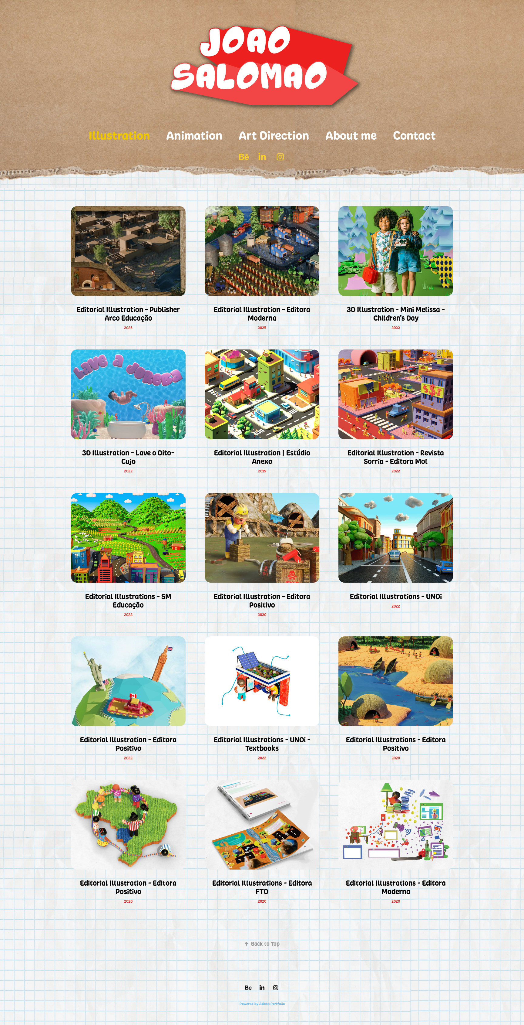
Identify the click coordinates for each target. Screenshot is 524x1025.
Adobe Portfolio (272, 1004)
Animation (194, 135)
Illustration (119, 135)
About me (351, 135)
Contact (414, 135)
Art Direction (274, 135)
